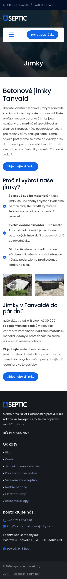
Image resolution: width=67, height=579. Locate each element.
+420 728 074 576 (44, 5)
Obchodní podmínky (26, 574)
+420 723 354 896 (18, 5)
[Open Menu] (11, 35)
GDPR (6, 574)
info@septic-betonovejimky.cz (28, 526)
